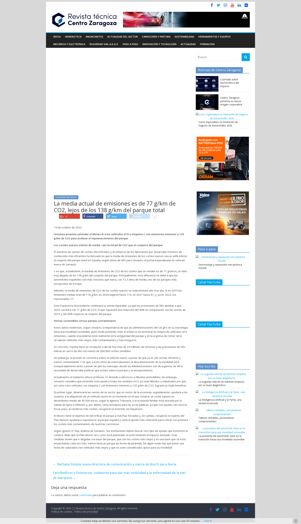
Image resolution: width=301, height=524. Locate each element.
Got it (207, 521)
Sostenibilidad (184, 36)
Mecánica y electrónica (69, 44)
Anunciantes (94, 36)
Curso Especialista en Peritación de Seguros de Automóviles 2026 (218, 123)
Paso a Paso (130, 44)
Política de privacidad (86, 511)
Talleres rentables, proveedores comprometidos (216, 419)
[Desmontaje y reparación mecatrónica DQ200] (222, 257)
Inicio (57, 36)
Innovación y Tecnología (159, 44)
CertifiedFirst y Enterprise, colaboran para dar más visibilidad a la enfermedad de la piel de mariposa (119, 475)
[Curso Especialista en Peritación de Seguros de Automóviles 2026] (222, 114)
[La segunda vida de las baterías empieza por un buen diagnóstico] (222, 374)
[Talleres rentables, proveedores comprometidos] (222, 410)
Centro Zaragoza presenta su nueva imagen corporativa (231, 101)
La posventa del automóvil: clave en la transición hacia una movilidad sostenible (221, 437)
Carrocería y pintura (156, 36)
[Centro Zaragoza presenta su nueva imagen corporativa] (207, 96)
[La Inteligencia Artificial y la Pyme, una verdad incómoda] (222, 392)
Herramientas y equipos (214, 36)
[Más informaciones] (154, 216)
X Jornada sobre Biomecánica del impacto (229, 83)
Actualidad (188, 44)
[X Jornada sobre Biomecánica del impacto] (207, 77)
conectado (85, 495)
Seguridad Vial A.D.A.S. (103, 44)
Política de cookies (62, 511)
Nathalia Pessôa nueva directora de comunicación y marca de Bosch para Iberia (114, 464)
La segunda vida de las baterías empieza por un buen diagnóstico (221, 383)
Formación (207, 44)
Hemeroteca (73, 36)
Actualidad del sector (122, 36)
